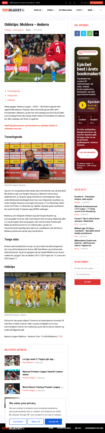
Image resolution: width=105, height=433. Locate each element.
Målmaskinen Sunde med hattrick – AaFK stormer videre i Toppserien (85, 243)
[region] (35, 413)
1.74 (59, 336)
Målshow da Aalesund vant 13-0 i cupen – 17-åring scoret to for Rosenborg (86, 209)
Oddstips (8, 30)
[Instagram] (70, 3)
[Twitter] (74, 3)
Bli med (87, 282)
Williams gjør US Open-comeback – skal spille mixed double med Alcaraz (87, 231)
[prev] (53, 2)
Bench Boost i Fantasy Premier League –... (43, 387)
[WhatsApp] (90, 33)
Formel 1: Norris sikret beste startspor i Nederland (87, 219)
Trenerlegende (13, 91)
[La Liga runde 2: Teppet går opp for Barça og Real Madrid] (12, 360)
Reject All (36, 421)
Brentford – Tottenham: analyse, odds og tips (85, 197)
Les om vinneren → (87, 153)
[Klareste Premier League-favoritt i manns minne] (12, 374)
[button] (100, 10)
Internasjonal (18, 30)
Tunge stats (12, 95)
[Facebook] (66, 3)
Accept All (53, 421)
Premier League (29, 378)
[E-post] (96, 33)
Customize (18, 421)
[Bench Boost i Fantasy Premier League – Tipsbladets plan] (12, 388)
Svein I (28, 30)
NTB (76, 224)
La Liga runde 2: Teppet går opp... (39, 359)
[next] (57, 2)
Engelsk (77, 202)
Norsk (77, 214)
